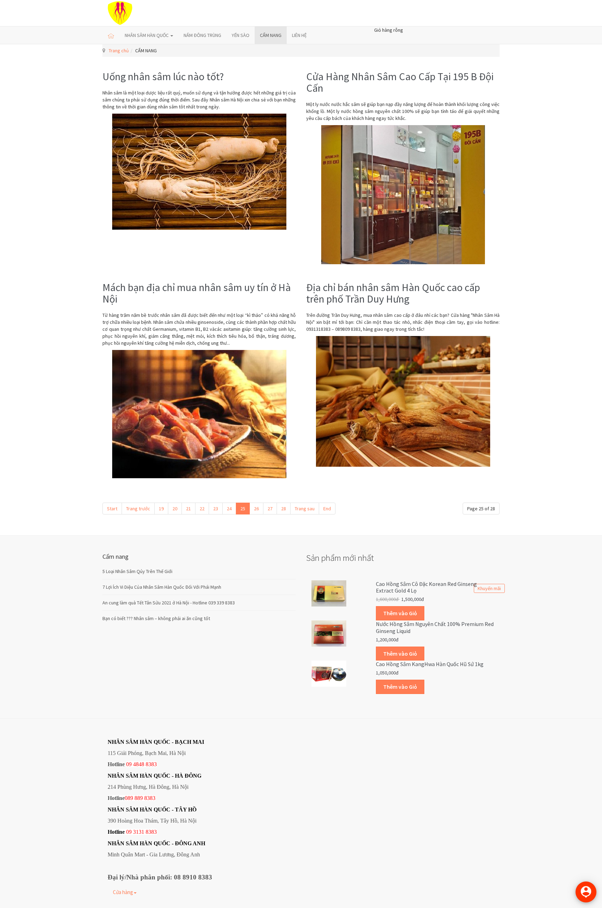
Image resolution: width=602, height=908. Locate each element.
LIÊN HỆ (299, 35)
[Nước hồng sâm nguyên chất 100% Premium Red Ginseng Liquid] (328, 633)
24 (229, 508)
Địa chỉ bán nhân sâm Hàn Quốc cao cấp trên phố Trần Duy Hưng (393, 293)
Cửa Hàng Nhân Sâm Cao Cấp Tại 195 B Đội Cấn (400, 82)
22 (202, 508)
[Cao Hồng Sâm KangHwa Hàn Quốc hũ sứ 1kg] (328, 673)
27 (270, 508)
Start (112, 508)
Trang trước (138, 508)
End (327, 508)
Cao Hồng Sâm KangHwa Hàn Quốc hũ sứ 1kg (430, 664)
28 (283, 508)
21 (188, 508)
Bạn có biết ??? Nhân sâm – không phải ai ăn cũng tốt (156, 618)
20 (174, 508)
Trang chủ (119, 50)
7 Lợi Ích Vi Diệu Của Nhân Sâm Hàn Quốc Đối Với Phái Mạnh (161, 587)
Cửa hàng (123, 892)
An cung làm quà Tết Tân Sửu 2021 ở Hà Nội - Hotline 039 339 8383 (168, 603)
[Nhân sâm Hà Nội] (120, 13)
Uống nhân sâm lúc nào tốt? (163, 76)
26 (256, 508)
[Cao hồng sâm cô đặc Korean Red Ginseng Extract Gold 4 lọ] (328, 592)
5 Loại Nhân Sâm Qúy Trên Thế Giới (137, 571)
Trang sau (305, 508)
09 (129, 832)
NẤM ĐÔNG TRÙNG (202, 35)
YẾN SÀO (240, 35)
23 (215, 508)
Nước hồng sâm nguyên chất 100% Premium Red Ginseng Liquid (435, 627)
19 (161, 508)
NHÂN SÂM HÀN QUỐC (147, 35)
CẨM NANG (270, 35)
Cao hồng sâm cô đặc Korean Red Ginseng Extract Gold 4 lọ (426, 587)
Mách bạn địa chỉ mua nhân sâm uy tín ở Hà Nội (196, 293)
